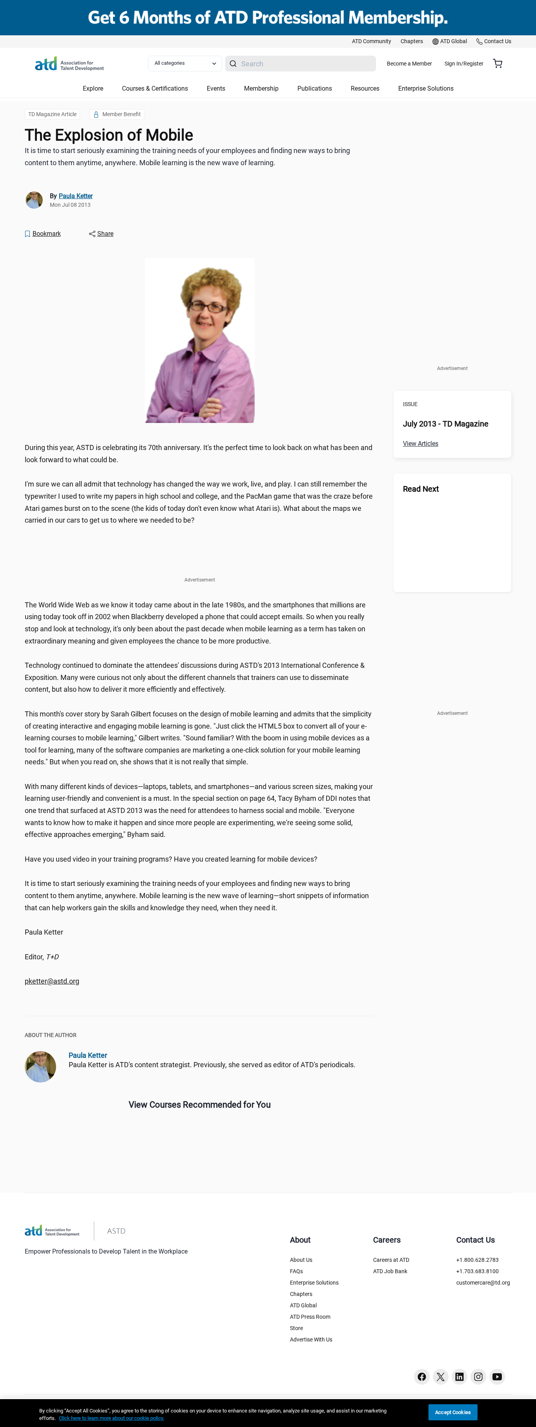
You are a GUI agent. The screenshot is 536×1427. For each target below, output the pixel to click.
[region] (200, 981)
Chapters (301, 1294)
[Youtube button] (497, 1377)
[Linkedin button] (459, 1377)
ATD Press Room (310, 1317)
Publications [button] (314, 88)
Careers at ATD (391, 1260)
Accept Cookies (453, 1412)
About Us (301, 1260)
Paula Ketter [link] (76, 196)
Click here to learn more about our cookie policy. (111, 1419)
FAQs (296, 1271)
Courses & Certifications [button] (155, 88)
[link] (371, 41)
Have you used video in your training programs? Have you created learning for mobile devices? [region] (171, 859)
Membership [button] (261, 88)
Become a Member (409, 63)
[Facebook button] (422, 1377)
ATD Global (303, 1305)
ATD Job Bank (390, 1271)
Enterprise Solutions (314, 1282)
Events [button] (216, 88)
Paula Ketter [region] (44, 932)
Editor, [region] (41, 957)
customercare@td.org (483, 1282)
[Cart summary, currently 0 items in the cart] (500, 63)
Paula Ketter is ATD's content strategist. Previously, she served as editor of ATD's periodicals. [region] (212, 1065)
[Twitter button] (440, 1377)
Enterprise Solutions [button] (426, 88)
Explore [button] (93, 88)
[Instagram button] (478, 1377)
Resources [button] (365, 88)
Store (296, 1328)
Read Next (421, 489)
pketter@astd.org (52, 981)
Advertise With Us (311, 1339)
